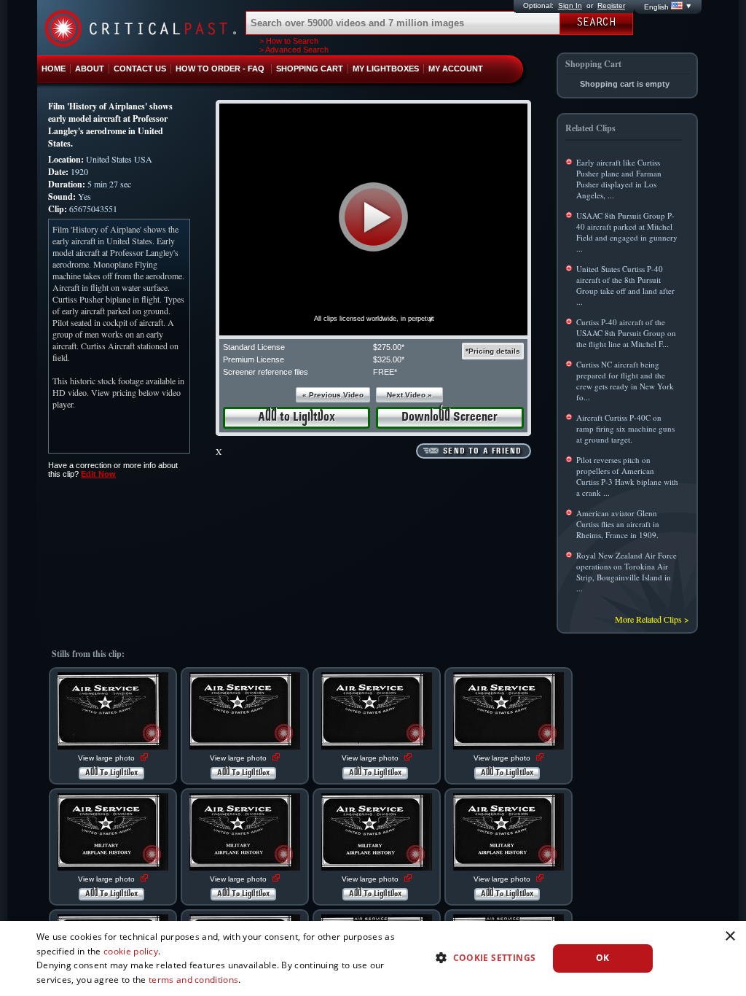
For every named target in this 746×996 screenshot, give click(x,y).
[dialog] (373, 958)
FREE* (385, 371)
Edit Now (98, 474)
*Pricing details (493, 351)
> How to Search (288, 40)
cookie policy (130, 951)
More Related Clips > (652, 619)
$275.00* (388, 347)
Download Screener (449, 417)
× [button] (729, 936)
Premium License (253, 359)
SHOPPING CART (310, 68)
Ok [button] (603, 958)
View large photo (107, 758)
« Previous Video (333, 395)
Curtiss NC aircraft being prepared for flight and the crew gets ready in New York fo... (625, 380)
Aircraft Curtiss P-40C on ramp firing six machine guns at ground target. (625, 428)
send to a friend (482, 451)
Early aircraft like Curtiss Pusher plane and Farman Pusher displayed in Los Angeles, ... (618, 179)
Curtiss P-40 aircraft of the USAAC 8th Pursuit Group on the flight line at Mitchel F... (626, 332)
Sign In (570, 5)
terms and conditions (193, 979)
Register (611, 5)
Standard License (254, 347)
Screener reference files (265, 371)
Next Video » (409, 395)
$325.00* (388, 359)
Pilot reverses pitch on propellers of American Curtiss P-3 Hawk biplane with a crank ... (627, 476)
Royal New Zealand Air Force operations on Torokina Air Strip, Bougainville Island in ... (626, 572)
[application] (373, 219)
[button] (373, 217)
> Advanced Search (294, 49)
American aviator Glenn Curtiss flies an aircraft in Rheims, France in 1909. (617, 523)
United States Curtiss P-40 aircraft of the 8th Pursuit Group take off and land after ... (625, 285)
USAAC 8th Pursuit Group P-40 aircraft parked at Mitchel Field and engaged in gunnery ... (627, 232)
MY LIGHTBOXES (385, 68)
